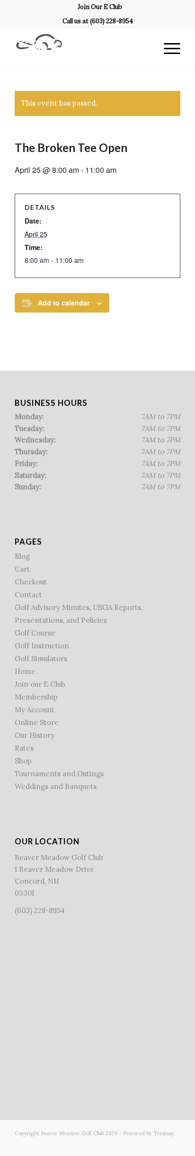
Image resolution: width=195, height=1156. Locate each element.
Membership (36, 696)
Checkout (31, 581)
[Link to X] (145, 1144)
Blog (22, 556)
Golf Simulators (41, 658)
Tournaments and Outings (59, 773)
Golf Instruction (42, 645)
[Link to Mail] (173, 1144)
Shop (23, 760)
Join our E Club (40, 684)
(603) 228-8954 (111, 21)
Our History (34, 735)
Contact (28, 594)
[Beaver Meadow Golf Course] (81, 48)
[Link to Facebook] (131, 1144)
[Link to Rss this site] (159, 1144)
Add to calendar (63, 302)
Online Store (37, 722)
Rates (24, 748)
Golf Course (35, 632)
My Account (34, 709)
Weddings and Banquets (56, 786)
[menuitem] (100, 7)
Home (25, 671)
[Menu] (167, 48)
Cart (22, 569)
